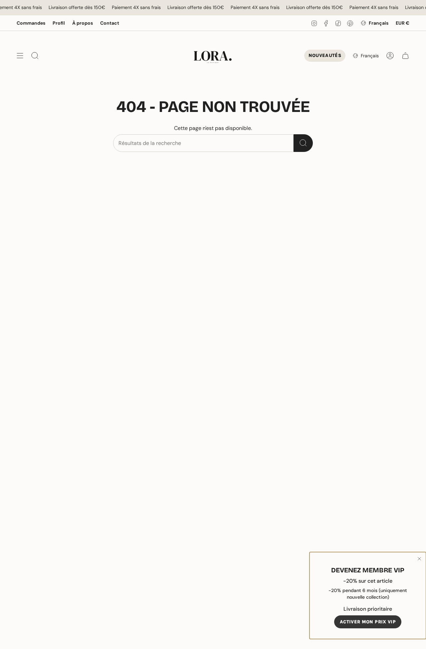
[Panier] (405, 56)
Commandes (31, 23)
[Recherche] (303, 143)
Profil (59, 23)
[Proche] (419, 559)
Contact (109, 23)
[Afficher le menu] (20, 56)
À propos (82, 23)
